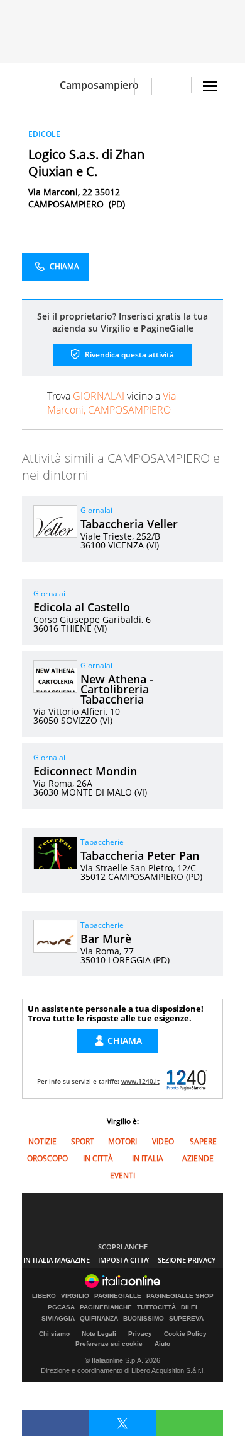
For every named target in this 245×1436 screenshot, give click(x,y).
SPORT (82, 1141)
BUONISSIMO (143, 1319)
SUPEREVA (186, 1319)
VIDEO (163, 1141)
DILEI (189, 1307)
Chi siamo (54, 1333)
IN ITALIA (147, 1158)
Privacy (140, 1333)
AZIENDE (198, 1158)
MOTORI (122, 1141)
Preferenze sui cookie (109, 1343)
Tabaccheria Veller (129, 523)
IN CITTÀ (98, 1158)
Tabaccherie (102, 842)
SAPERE (203, 1141)
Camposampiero (99, 85)
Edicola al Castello (81, 607)
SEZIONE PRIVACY (187, 1260)
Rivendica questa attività (128, 354)
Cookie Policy (185, 1333)
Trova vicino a (111, 403)
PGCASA (61, 1307)
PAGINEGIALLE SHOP (180, 1296)
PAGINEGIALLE (117, 1296)
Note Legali (99, 1333)
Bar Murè (105, 938)
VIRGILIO (75, 1296)
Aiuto (162, 1343)
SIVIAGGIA (58, 1319)
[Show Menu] (210, 86)
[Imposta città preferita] (37, 85)
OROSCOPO (47, 1158)
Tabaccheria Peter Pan (139, 855)
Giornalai (96, 510)
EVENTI (122, 1175)
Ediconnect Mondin (85, 771)
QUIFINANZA (99, 1319)
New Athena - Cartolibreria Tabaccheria (116, 689)
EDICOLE (44, 134)
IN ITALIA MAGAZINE (56, 1260)
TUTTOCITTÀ (156, 1307)
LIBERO (44, 1296)
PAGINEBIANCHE (106, 1307)
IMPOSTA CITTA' (124, 1260)
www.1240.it (140, 1081)
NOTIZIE (42, 1141)
